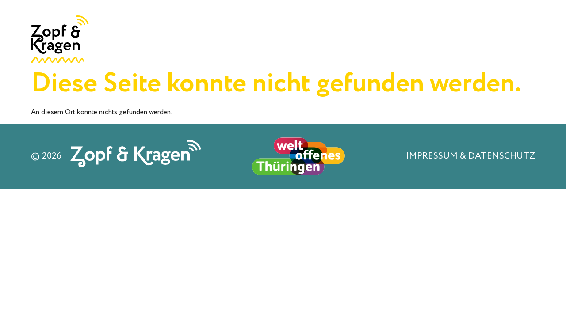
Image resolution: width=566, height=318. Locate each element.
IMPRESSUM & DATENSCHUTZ (470, 156)
